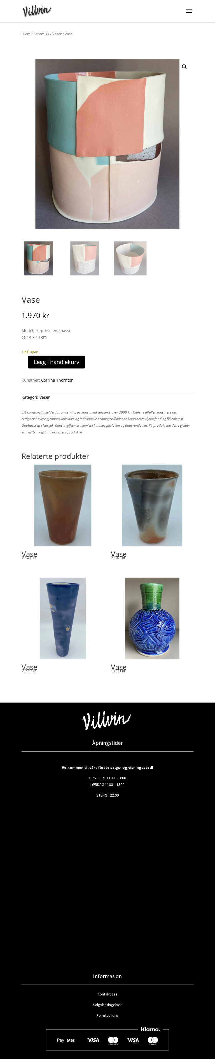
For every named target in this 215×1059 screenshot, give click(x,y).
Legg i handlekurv (56, 362)
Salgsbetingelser (107, 1004)
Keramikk (41, 33)
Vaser (57, 33)
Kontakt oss (107, 994)
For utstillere (107, 1015)
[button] (184, 67)
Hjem (26, 33)
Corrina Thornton (57, 380)
